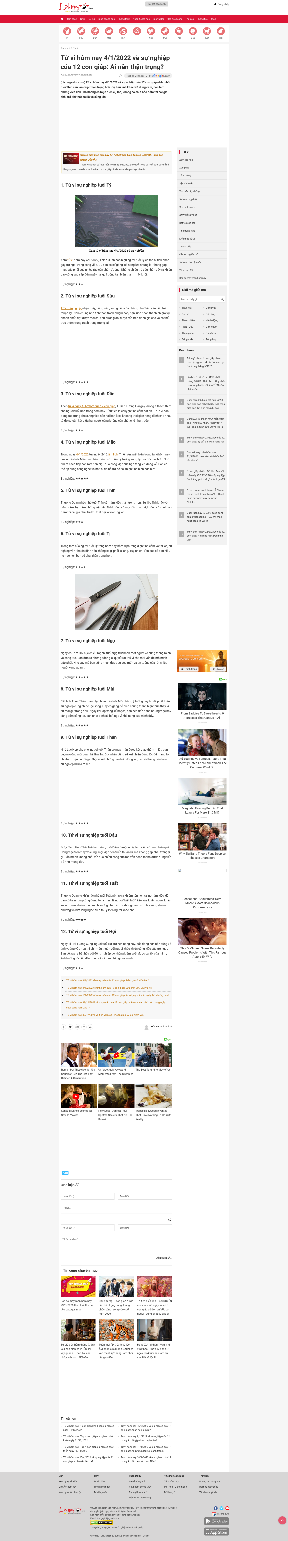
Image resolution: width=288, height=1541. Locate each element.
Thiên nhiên (188, 320)
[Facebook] (215, 1509)
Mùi (165, 38)
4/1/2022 (82, 454)
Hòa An (155, 1026)
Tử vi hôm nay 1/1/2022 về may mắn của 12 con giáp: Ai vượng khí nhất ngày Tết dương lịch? (117, 995)
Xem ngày (71, 19)
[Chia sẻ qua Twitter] (70, 1027)
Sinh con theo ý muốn (190, 262)
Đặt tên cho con (187, 223)
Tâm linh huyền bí (208, 1492)
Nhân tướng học (141, 19)
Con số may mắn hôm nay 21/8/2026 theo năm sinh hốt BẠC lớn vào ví (205, 456)
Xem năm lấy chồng (189, 191)
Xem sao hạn (186, 159)
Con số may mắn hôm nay (192, 278)
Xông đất (184, 167)
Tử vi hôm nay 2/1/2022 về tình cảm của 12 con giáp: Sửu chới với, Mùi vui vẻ (109, 987)
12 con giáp (185, 246)
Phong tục (202, 19)
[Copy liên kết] (90, 1027)
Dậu (193, 38)
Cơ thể (185, 314)
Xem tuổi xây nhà (188, 215)
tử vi (70, 260)
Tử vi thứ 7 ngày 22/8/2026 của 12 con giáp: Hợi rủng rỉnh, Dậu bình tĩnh (205, 535)
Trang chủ (65, 48)
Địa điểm (211, 333)
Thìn (123, 38)
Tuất (207, 38)
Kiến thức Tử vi (187, 238)
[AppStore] (216, 1535)
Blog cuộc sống (174, 19)
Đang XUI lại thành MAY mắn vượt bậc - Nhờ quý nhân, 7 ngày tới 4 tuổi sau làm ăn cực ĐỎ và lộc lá (205, 422)
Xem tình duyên (187, 207)
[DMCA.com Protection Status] (101, 1524)
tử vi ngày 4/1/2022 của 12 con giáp (91, 406)
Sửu (81, 38)
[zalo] (77, 1027)
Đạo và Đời (158, 19)
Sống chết (187, 339)
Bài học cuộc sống (208, 1486)
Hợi (220, 38)
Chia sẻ (219, 669)
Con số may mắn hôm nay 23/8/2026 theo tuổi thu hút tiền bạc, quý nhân (77, 1305)
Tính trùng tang (187, 230)
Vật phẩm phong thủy (140, 1486)
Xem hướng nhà (137, 1481)
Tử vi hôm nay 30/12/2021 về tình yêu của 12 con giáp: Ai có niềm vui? (105, 1014)
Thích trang (190, 669)
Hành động (212, 320)
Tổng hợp (211, 339)
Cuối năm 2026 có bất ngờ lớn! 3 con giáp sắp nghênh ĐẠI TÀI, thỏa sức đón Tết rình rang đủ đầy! (206, 404)
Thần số (190, 19)
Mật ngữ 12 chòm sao (175, 1486)
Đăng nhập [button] (223, 4)
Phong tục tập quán (209, 1481)
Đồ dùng (210, 314)
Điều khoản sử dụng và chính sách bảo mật (121, 1536)
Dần (95, 38)
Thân (178, 38)
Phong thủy (124, 19)
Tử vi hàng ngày (71, 308)
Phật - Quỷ (187, 326)
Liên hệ (146, 1536)
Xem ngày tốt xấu (68, 1481)
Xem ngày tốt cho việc (70, 1492)
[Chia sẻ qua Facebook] (63, 1027)
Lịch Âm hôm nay (67, 1486)
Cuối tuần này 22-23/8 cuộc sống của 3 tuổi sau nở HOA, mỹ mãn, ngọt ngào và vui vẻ (205, 516)
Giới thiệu (94, 1536)
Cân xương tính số (188, 254)
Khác (213, 19)
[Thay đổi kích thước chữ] (120, 76)
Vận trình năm (186, 183)
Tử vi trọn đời (186, 270)
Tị (137, 38)
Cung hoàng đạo (106, 19)
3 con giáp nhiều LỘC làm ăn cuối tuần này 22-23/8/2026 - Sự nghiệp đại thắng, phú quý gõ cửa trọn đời (206, 475)
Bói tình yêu (170, 1492)
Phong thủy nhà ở (138, 1492)
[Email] (84, 1027)
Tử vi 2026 (99, 1481)
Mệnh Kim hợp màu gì (140, 1497)
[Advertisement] (110, 121)
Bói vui (91, 19)
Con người (211, 326)
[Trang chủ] (62, 19)
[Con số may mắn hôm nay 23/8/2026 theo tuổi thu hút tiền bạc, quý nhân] (78, 1286)
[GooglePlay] (216, 1524)
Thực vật (187, 307)
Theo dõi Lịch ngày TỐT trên (139, 76)
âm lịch (113, 454)
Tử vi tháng (185, 175)
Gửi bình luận (164, 1258)
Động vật (211, 307)
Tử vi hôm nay (171, 1481)
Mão (109, 38)
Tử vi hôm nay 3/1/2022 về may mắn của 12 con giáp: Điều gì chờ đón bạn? (107, 980)
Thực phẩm (188, 333)
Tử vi (82, 19)
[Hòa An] (147, 1027)
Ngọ (151, 38)
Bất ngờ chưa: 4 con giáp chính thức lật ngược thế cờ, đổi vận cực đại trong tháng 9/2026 (206, 362)
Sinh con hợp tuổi (188, 199)
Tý (67, 38)
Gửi (170, 1219)
